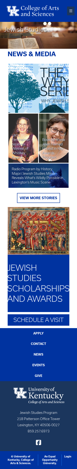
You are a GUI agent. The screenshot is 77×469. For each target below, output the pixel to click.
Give (38, 375)
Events (38, 365)
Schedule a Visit (38, 320)
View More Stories (38, 198)
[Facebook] (38, 442)
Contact (38, 343)
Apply (38, 333)
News (38, 354)
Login (67, 456)
